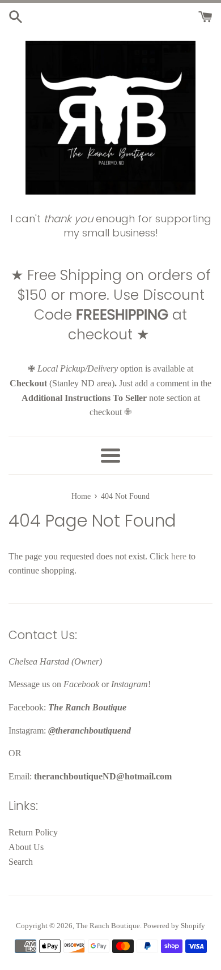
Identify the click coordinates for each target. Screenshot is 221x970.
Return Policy (33, 832)
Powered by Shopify (174, 926)
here (178, 556)
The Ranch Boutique (108, 926)
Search (20, 861)
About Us (26, 847)
